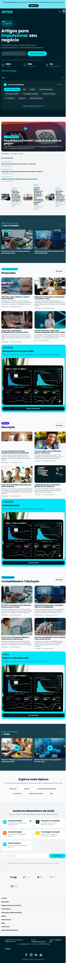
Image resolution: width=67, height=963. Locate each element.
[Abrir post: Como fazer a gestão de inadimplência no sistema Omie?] (16, 320)
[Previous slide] (60, 77)
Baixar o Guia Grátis (33, 408)
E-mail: (38, 939)
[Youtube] (40, 952)
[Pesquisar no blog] (59, 11)
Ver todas (59, 84)
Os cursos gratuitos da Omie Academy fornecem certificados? (15, 452)
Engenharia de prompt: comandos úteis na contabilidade (49, 252)
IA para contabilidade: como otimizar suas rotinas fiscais (50, 638)
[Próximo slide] (64, 224)
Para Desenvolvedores (9, 928)
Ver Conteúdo (33, 715)
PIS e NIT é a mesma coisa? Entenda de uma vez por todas (15, 252)
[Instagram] (30, 952)
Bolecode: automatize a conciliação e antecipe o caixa (49, 297)
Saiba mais (33, 6)
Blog (3, 921)
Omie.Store (5, 925)
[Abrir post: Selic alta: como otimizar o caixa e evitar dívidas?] (16, 286)
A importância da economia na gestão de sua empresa (47, 485)
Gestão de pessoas (46, 89)
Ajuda (3, 914)
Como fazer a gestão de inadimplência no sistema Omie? (15, 331)
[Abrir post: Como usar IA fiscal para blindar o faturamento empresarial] (16, 626)
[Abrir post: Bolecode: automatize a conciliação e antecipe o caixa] (50, 286)
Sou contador (8, 577)
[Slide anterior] (60, 224)
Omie (6, 423)
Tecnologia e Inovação (30, 94)
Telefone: (54, 939)
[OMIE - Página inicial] (7, 12)
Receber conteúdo (37, 54)
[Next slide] (63, 77)
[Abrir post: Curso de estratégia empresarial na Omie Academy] (16, 474)
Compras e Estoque (48, 94)
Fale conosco (6, 918)
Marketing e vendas (12, 94)
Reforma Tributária (36, 98)
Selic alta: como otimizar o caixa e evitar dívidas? (15, 297)
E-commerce (10, 98)
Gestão (32, 89)
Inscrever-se (57, 856)
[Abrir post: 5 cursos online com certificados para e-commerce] (50, 440)
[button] (3, 77)
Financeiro (22, 98)
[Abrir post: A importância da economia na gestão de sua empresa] (50, 474)
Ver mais (60, 271)
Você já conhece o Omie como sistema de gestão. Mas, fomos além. (50, 331)
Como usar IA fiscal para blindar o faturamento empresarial (15, 638)
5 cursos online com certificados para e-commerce (48, 452)
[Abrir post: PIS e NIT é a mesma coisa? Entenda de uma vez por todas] (16, 594)
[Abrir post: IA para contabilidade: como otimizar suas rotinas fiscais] (50, 626)
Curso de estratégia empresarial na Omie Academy (16, 485)
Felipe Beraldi (4, 342)
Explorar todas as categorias (32, 106)
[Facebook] (25, 952)
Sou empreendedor (12, 89)
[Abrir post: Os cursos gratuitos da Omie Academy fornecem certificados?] (16, 440)
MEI (24, 89)
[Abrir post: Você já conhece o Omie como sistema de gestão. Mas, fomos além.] (50, 320)
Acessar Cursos (33, 563)
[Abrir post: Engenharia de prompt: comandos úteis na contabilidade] (50, 594)
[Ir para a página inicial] (9, 947)
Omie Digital (5, 154)
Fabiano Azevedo (39, 615)
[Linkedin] (35, 952)
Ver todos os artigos (8, 71)
